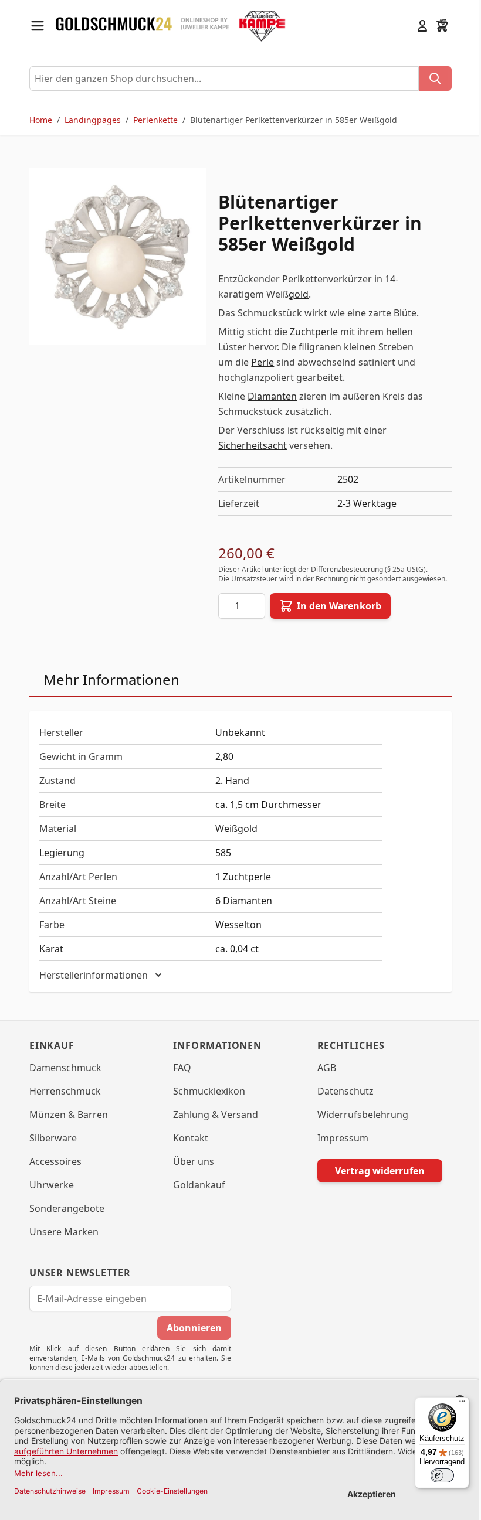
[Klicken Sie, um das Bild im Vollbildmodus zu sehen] (117, 256)
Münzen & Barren (64, 1114)
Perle (262, 362)
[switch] (433, 1475)
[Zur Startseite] (113, 25)
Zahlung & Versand (211, 1114)
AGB (322, 1067)
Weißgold (236, 828)
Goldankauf (195, 1184)
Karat (51, 948)
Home (40, 119)
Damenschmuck (61, 1067)
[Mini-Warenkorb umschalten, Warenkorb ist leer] (442, 25)
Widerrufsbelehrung (358, 1114)
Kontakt (186, 1138)
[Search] (435, 78)
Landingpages (93, 119)
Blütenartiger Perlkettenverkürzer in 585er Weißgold (293, 119)
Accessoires (51, 1161)
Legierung (61, 852)
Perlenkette (155, 119)
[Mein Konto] (422, 25)
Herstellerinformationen (89, 975)
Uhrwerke (47, 1184)
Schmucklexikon (205, 1091)
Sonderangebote (62, 1208)
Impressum (338, 1138)
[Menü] (453, 1404)
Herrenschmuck (61, 1091)
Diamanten (272, 396)
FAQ (178, 1067)
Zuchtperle (314, 331)
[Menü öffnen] (37, 26)
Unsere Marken (59, 1231)
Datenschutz (341, 1091)
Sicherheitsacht (252, 445)
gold (299, 294)
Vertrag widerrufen (375, 1170)
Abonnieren (190, 1327)
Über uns (189, 1161)
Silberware (49, 1138)
